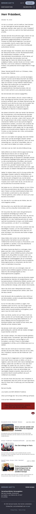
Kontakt (30, 3)
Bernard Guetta (7, 3)
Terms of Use (22, 510)
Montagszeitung (7, 7)
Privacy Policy (14, 510)
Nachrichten (27, 7)
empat (28, 506)
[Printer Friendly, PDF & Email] (33, 413)
